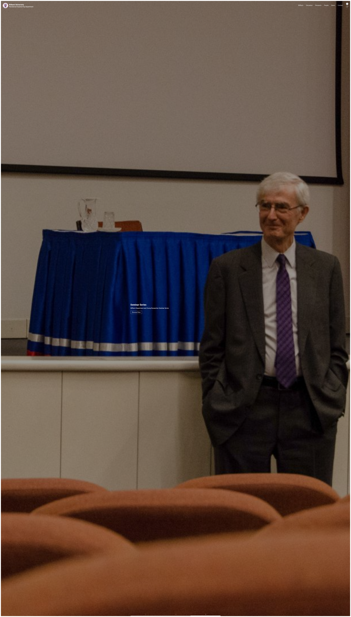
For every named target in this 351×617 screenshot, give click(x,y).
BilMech (300, 5)
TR (347, 6)
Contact (340, 5)
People (326, 5)
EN (347, 3)
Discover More (136, 312)
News (333, 5)
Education (309, 5)
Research (318, 5)
